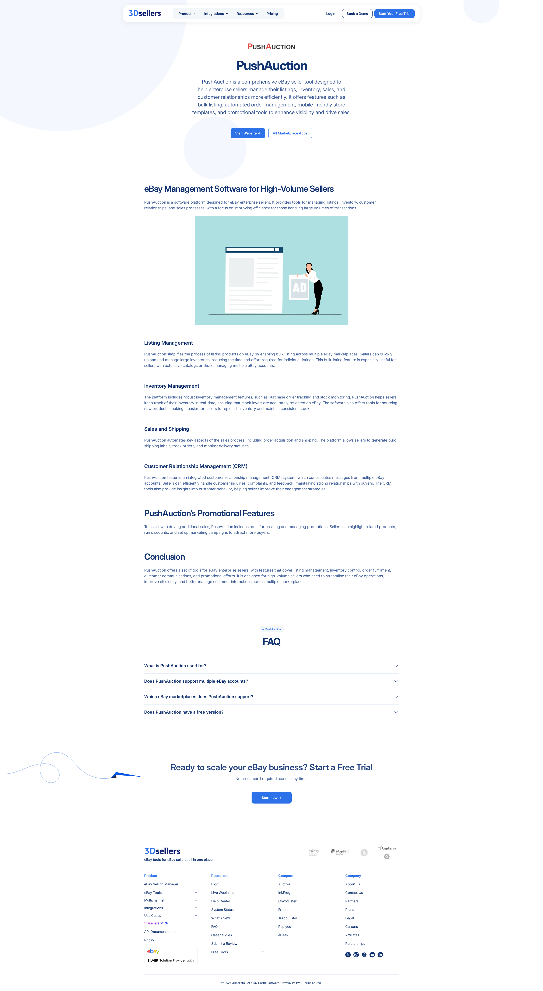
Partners (351, 901)
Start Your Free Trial (394, 13)
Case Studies (221, 935)
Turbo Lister (287, 918)
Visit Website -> (248, 133)
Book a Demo (357, 13)
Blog (214, 884)
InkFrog (284, 892)
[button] (187, 13)
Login (330, 13)
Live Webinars (222, 892)
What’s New (220, 918)
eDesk (283, 935)
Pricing (272, 13)
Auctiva (284, 884)
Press (349, 909)
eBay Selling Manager (161, 884)
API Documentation (159, 931)
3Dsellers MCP (156, 923)
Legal (349, 918)
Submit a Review (224, 943)
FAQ (214, 926)
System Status (222, 909)
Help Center (220, 901)
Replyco (284, 926)
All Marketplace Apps (290, 133)
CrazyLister (287, 901)
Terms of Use (312, 982)
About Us (352, 884)
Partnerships (355, 943)
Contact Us (354, 892)
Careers (351, 926)
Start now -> (271, 797)
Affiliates (352, 935)
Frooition (285, 909)
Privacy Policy (291, 982)
